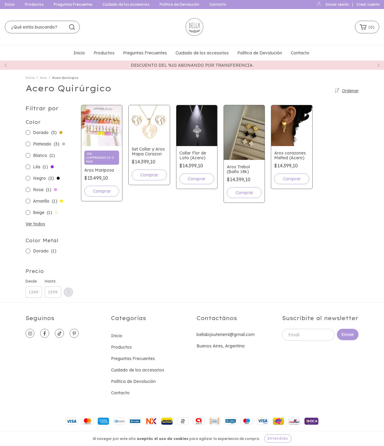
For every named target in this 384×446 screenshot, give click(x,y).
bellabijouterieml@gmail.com (225, 334)
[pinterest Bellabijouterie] (74, 333)
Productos (34, 4)
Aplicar (68, 292)
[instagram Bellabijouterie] (30, 333)
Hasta (50, 281)
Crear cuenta (368, 4)
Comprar (102, 191)
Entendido (278, 438)
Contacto (217, 4)
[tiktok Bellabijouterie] (59, 333)
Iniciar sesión (337, 4)
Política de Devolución (179, 4)
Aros (43, 78)
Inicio (9, 4)
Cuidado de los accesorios (126, 4)
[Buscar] (72, 27)
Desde (31, 281)
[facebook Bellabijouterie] (44, 333)
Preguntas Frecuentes (73, 4)
